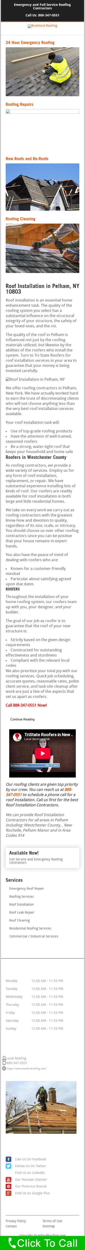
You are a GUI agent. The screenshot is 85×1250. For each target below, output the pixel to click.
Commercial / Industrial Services (33, 936)
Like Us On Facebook (30, 1159)
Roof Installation (21, 905)
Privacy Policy (16, 1221)
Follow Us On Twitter (30, 1166)
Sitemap (48, 1226)
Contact (11, 1226)
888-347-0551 (49, 15)
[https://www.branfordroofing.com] (42, 26)
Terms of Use (52, 1221)
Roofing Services (21, 897)
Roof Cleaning (19, 920)
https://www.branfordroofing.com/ (27, 1069)
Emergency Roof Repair (26, 889)
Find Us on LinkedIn (30, 1173)
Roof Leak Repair (21, 912)
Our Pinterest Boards (31, 1186)
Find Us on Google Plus (32, 1193)
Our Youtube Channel (31, 1180)
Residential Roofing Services (30, 928)
